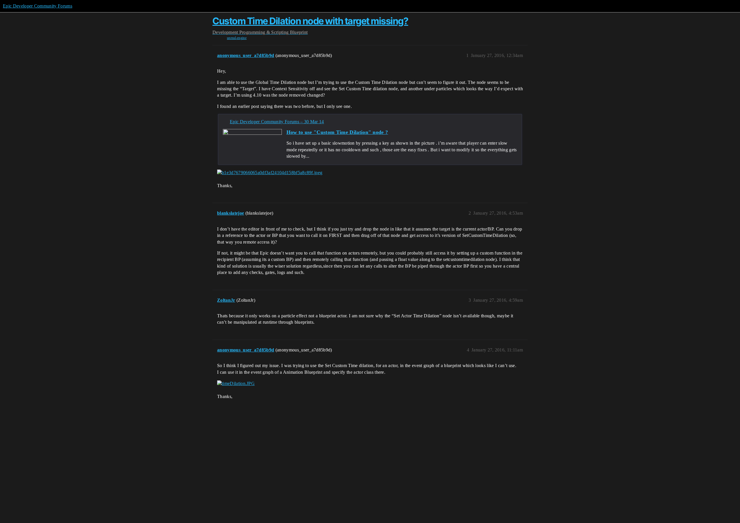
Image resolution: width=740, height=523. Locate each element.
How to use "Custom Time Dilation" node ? (337, 132)
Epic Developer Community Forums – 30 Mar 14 (277, 121)
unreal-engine (237, 38)
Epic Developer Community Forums (37, 5)
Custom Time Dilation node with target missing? (310, 21)
